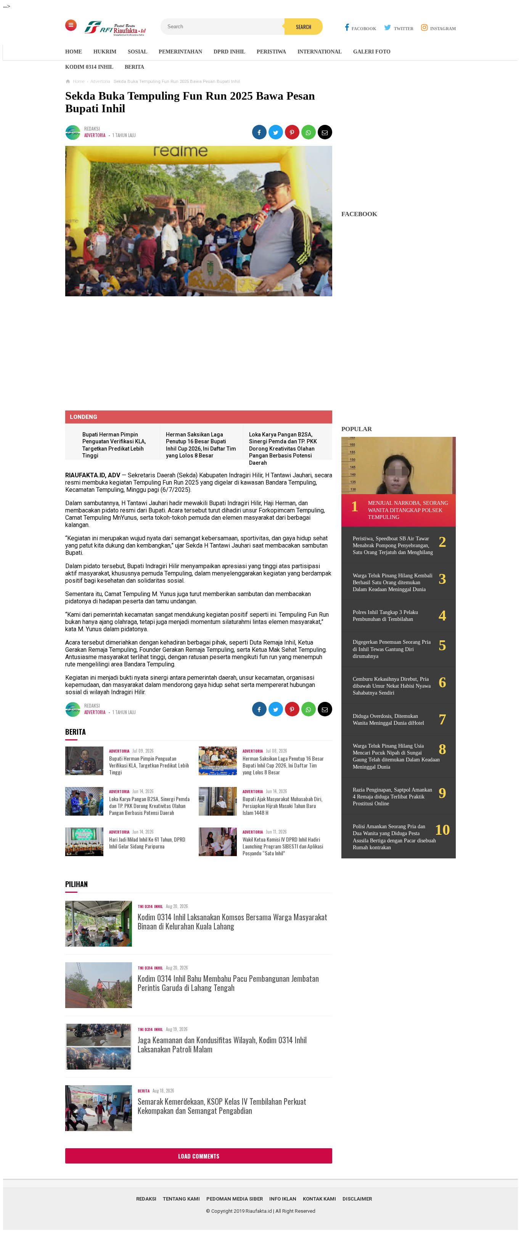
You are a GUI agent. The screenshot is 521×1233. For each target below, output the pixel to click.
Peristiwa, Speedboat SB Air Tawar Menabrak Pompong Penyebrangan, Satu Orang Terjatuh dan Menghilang (393, 545)
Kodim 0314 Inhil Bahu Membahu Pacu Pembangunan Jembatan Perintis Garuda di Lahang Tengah (228, 983)
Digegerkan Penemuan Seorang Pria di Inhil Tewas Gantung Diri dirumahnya (392, 649)
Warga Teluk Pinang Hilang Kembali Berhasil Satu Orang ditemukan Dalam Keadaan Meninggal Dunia (393, 582)
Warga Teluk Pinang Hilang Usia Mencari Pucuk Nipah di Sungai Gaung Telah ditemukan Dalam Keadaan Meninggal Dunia (396, 756)
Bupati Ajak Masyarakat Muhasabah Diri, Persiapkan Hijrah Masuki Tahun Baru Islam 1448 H (282, 805)
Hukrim (104, 52)
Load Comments (198, 1156)
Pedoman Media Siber (234, 1199)
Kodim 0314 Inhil (89, 67)
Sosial (137, 52)
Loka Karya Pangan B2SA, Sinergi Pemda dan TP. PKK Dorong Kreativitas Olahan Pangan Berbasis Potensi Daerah (283, 448)
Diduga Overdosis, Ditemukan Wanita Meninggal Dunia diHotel (388, 719)
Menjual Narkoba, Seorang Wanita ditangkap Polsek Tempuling (408, 510)
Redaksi (146, 1199)
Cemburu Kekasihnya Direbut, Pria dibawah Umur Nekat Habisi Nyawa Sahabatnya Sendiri (392, 686)
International (319, 52)
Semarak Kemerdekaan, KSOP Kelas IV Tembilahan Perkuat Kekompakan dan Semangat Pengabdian (222, 1106)
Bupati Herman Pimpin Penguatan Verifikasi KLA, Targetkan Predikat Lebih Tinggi (149, 765)
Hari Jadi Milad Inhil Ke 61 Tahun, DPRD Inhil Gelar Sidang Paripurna (147, 843)
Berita (134, 67)
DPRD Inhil (229, 52)
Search (303, 27)
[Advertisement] (398, 155)
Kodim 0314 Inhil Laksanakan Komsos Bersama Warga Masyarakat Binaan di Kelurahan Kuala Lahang (232, 921)
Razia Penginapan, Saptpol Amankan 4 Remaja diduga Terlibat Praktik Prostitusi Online (392, 796)
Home (73, 52)
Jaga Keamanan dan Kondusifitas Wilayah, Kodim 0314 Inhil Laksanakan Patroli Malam (222, 1044)
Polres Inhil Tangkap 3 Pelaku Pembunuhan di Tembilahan (385, 615)
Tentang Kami (181, 1199)
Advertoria (94, 135)
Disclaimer (357, 1199)
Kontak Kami (319, 1199)
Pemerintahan (180, 52)
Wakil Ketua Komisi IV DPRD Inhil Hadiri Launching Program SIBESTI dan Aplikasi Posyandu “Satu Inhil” (283, 846)
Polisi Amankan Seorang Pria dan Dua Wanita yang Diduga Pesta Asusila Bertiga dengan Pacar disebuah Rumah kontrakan (394, 837)
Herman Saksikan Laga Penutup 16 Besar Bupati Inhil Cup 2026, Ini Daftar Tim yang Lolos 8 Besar (283, 765)
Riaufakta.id (259, 1211)
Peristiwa (271, 52)
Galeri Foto (372, 52)
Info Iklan (282, 1199)
